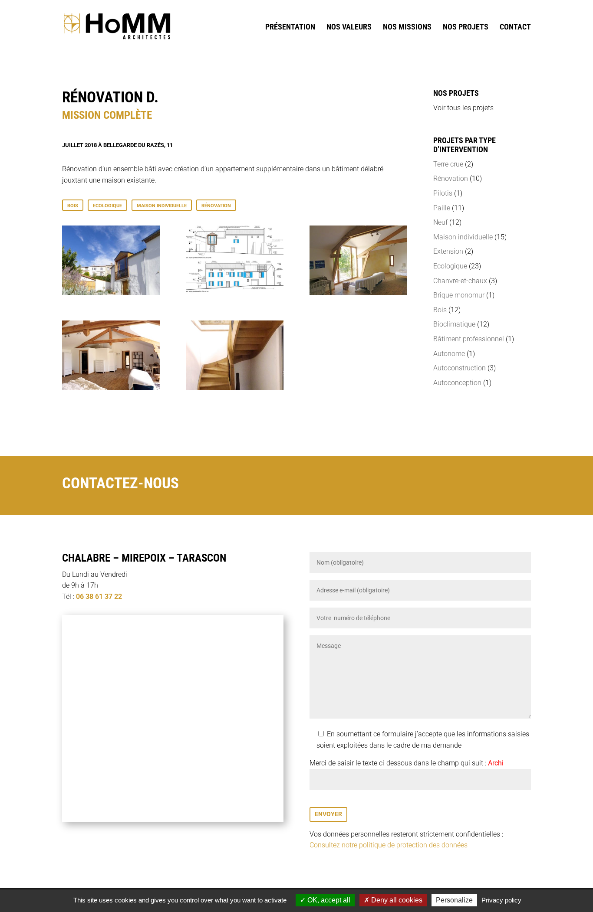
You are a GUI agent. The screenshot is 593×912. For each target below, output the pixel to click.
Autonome (449, 354)
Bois (72, 206)
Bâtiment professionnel (468, 339)
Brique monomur (458, 295)
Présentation (290, 27)
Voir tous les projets (463, 108)
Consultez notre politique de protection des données (389, 845)
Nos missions (407, 27)
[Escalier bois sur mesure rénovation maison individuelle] (234, 387)
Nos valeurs (349, 27)
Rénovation (216, 206)
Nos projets (465, 27)
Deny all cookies (395, 900)
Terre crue (448, 164)
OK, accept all (328, 900)
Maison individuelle (162, 206)
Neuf (440, 222)
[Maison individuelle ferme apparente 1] (358, 292)
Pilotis (442, 193)
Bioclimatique (454, 324)
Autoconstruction (459, 368)
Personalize (454, 900)
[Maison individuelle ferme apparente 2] (111, 387)
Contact (515, 27)
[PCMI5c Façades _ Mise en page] (234, 292)
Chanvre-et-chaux (460, 281)
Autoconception (457, 383)
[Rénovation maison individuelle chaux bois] (111, 292)
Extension (448, 251)
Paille (441, 208)
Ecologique (107, 206)
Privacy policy (501, 900)
